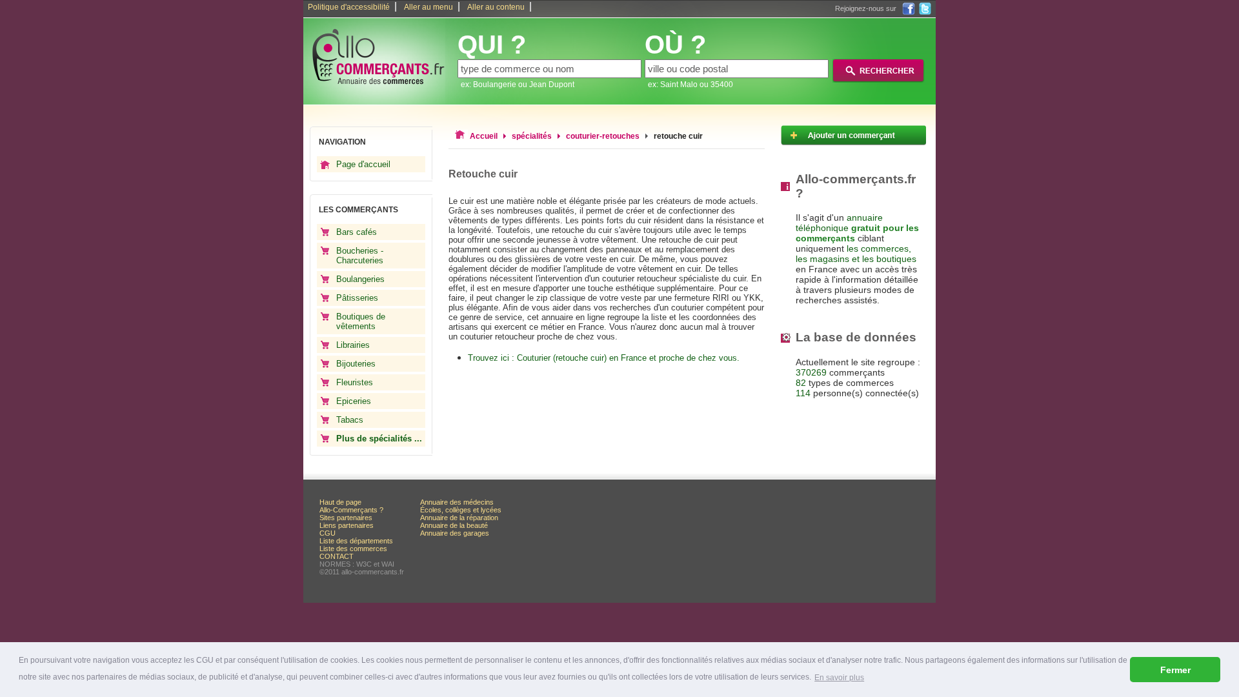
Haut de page (340, 502)
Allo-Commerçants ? (351, 510)
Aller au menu (428, 7)
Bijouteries (356, 364)
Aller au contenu (496, 7)
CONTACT (336, 556)
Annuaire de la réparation (459, 517)
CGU (327, 533)
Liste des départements (356, 541)
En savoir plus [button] (839, 677)
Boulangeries (360, 279)
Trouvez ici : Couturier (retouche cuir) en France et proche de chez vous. (604, 358)
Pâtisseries (357, 298)
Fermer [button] (1175, 670)
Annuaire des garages (454, 533)
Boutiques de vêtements (360, 321)
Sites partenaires (345, 517)
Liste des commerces (353, 548)
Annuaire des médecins (457, 502)
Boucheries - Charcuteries (359, 255)
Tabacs (349, 420)
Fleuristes (354, 382)
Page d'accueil (363, 164)
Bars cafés (356, 232)
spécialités (532, 136)
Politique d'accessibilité (349, 7)
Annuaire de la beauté (454, 525)
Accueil (484, 136)
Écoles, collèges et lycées (460, 510)
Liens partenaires (346, 525)
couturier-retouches (603, 136)
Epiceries (353, 401)
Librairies (353, 345)
